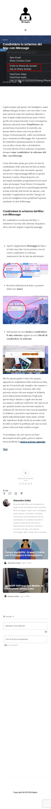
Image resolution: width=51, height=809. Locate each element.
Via (5, 449)
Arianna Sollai (13, 596)
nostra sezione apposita (32, 441)
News (5, 40)
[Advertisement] (25, 689)
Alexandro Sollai (9, 82)
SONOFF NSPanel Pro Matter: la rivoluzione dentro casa (24, 587)
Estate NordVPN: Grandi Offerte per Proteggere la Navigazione (24, 554)
